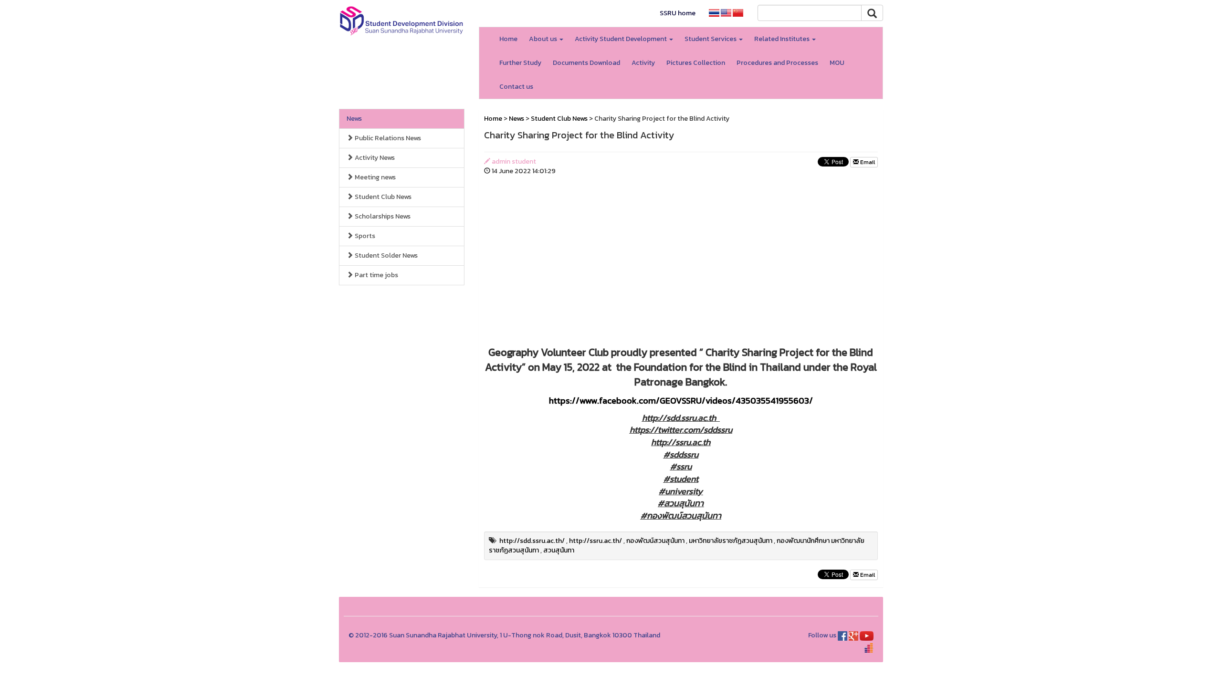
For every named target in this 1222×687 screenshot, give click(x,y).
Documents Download (586, 63)
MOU (837, 63)
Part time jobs (375, 275)
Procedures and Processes (777, 63)
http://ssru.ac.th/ (595, 541)
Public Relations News (387, 138)
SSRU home (677, 13)
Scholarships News (382, 216)
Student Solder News (385, 255)
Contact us (516, 87)
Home (508, 39)
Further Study (520, 63)
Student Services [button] (711, 39)
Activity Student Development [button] (621, 39)
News (354, 119)
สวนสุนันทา (558, 550)
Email (867, 162)
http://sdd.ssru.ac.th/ (532, 541)
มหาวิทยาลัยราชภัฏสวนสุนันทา (730, 541)
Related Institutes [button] (782, 39)
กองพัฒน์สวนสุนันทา (655, 541)
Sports (364, 236)
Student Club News (382, 197)
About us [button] (543, 39)
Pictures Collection (695, 63)
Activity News (374, 158)
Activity (643, 63)
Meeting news (374, 177)
